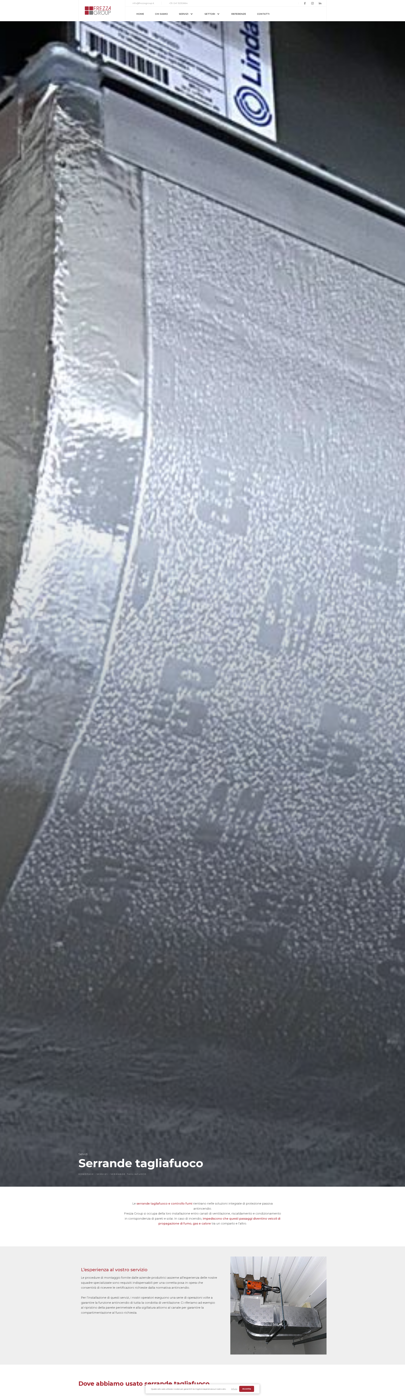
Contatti (263, 14)
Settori (210, 14)
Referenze (238, 14)
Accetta (246, 1389)
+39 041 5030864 (178, 3)
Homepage (86, 1174)
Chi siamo (161, 14)
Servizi (183, 14)
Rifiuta (234, 1389)
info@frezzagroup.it (143, 3)
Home (140, 14)
